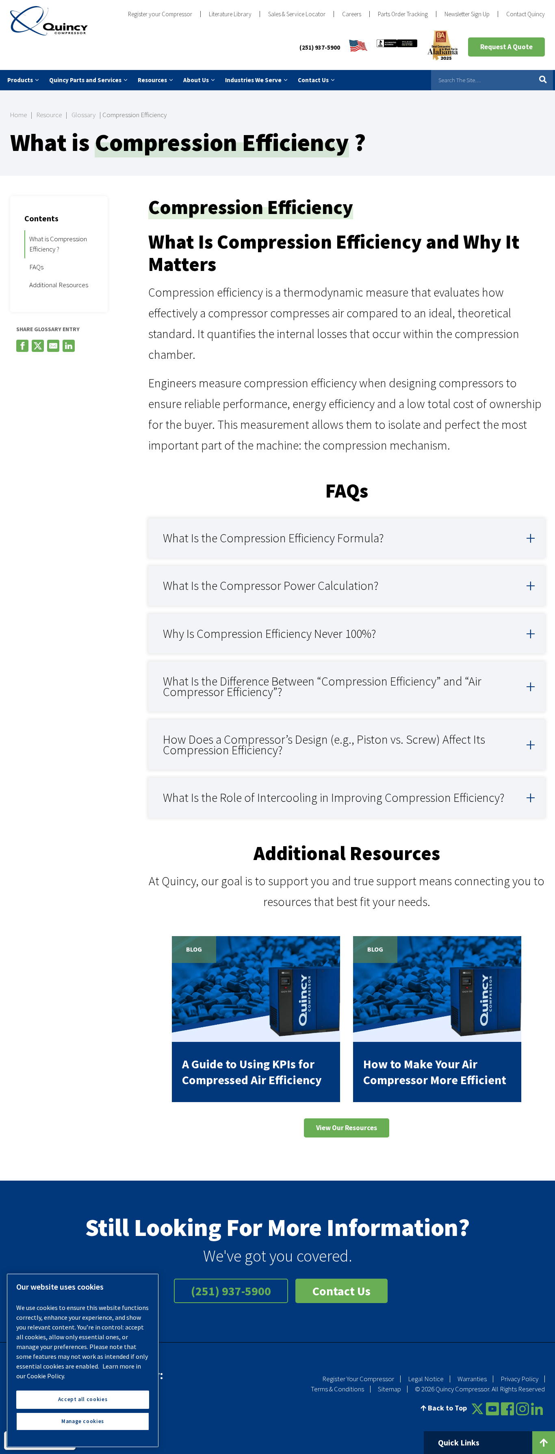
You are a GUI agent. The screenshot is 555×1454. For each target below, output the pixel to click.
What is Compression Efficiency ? (58, 244)
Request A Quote (506, 46)
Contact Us (341, 1291)
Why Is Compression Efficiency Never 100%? (269, 633)
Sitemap (389, 1388)
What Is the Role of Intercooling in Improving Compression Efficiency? (334, 797)
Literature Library (230, 14)
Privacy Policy (519, 1378)
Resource (49, 114)
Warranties (472, 1378)
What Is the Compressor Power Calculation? (271, 585)
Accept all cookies (83, 1399)
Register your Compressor (160, 14)
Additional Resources (58, 284)
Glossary (83, 114)
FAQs (36, 266)
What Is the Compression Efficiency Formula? (273, 538)
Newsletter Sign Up (467, 14)
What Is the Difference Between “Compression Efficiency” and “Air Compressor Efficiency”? (322, 686)
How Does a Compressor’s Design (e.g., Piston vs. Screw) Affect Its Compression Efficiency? (324, 744)
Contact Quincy (525, 14)
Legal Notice (426, 1378)
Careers (351, 14)
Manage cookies (82, 1421)
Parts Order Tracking (403, 14)
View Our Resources (346, 1127)
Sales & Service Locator (296, 14)
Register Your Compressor (358, 1378)
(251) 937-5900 (319, 47)
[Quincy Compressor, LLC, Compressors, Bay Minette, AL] (397, 47)
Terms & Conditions (337, 1388)
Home (18, 114)
